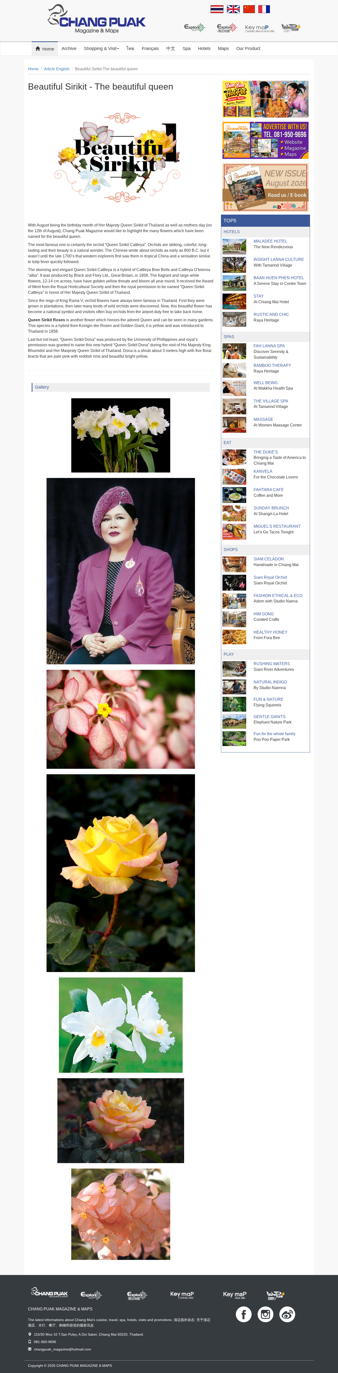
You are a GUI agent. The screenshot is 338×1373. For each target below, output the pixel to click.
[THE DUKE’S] (234, 457)
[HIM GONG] (234, 619)
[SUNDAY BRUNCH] (234, 513)
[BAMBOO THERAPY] (234, 370)
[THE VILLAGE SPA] (234, 406)
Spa (187, 48)
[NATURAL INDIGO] (234, 686)
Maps (223, 48)
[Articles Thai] (217, 9)
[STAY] (234, 301)
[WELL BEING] (234, 388)
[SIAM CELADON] (234, 564)
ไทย (130, 48)
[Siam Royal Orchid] (234, 582)
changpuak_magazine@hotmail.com (62, 1349)
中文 (170, 48)
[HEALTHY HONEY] (234, 637)
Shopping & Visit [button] (100, 48)
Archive (69, 48)
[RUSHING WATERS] (234, 669)
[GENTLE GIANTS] (234, 721)
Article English (57, 69)
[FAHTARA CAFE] (234, 495)
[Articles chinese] (249, 9)
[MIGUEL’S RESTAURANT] (234, 532)
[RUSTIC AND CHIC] (234, 319)
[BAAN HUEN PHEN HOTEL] (234, 283)
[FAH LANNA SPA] (234, 351)
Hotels (204, 48)
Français (150, 48)
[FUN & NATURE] (234, 704)
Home (50, 48)
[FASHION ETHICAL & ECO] (234, 601)
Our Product (248, 48)
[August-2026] (265, 187)
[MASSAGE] (234, 425)
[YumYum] (265, 99)
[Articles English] (233, 9)
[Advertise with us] (265, 140)
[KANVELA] (234, 477)
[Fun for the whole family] (234, 738)
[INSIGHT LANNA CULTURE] (234, 265)
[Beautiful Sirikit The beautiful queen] (121, 435)
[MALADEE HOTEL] (234, 246)
